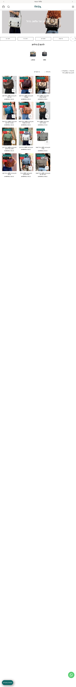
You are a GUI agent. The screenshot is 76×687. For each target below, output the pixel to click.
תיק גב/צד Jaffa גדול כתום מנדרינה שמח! (26, 122)
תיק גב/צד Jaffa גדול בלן (26, 147)
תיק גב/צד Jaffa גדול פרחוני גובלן (43, 96)
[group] (38, 1)
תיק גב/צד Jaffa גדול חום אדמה (9, 174)
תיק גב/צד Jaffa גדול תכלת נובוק (26, 174)
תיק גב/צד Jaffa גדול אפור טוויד (43, 148)
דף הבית (72, 71)
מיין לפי (48, 72)
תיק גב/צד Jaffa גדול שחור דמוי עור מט (43, 174)
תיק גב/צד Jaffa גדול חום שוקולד (26, 96)
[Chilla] (38, 6)
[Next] (73, 39)
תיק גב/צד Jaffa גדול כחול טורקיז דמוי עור (9, 122)
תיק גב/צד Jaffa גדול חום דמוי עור (9, 96)
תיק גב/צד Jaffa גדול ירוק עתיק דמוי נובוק (9, 148)
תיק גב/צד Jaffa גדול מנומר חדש (43, 122)
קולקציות (65, 71)
